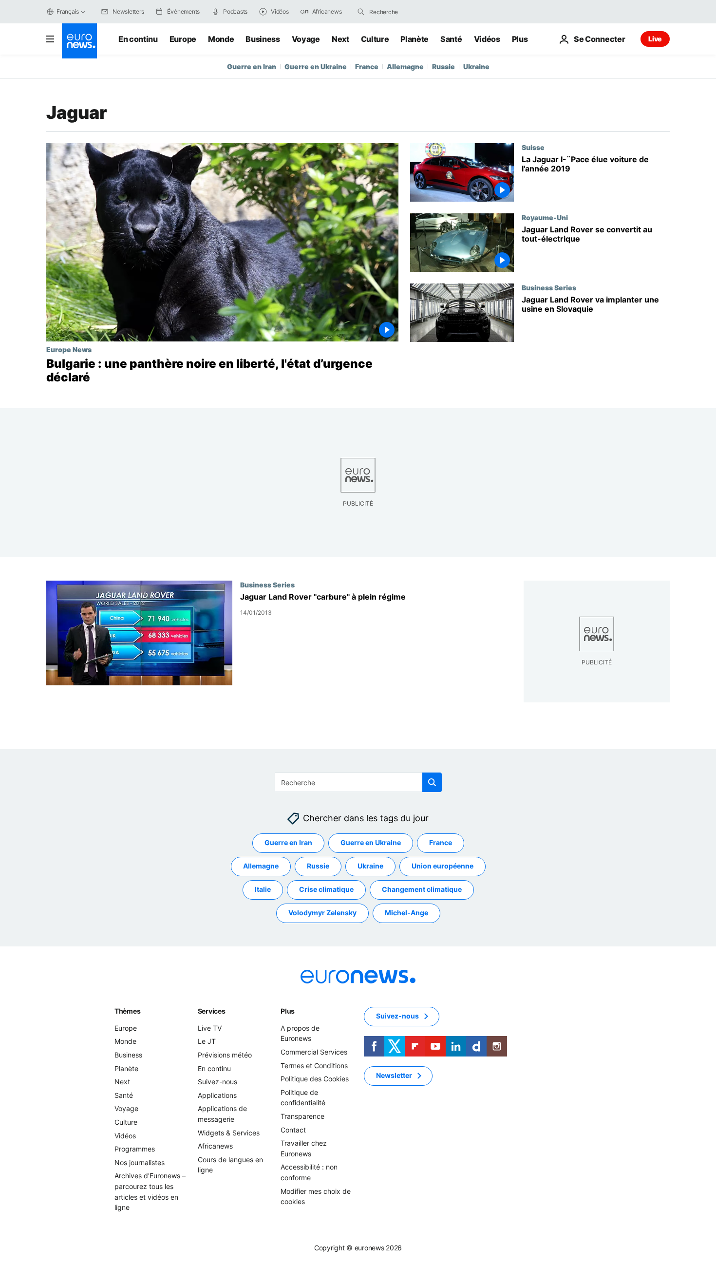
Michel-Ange (406, 913)
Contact (293, 1130)
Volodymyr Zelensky (322, 913)
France (366, 66)
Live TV (210, 1028)
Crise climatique (326, 890)
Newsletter (394, 1076)
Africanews (215, 1146)
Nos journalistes (139, 1162)
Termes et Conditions (314, 1065)
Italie (263, 890)
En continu (138, 39)
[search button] (361, 11)
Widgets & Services (229, 1133)
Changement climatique (422, 890)
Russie (443, 66)
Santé (451, 39)
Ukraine (476, 66)
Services (212, 1011)
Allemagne (405, 66)
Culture (375, 39)
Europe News (69, 349)
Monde (221, 39)
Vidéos (487, 39)
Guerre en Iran (251, 66)
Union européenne (442, 866)
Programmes (134, 1149)
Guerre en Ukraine (315, 66)
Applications (217, 1095)
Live (655, 39)
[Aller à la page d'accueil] (79, 40)
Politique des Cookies (315, 1079)
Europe (183, 39)
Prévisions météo (225, 1055)
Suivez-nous (217, 1081)
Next (340, 39)
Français (68, 11)
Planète (414, 39)
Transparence (302, 1116)
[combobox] (410, 11)
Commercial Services (314, 1052)
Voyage (306, 39)
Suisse (533, 147)
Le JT (207, 1042)
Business (262, 39)
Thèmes (127, 1011)
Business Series (549, 287)
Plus (288, 1011)
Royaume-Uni (545, 217)
